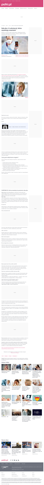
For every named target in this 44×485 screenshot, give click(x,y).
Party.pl (23, 472)
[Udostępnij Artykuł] (27, 56)
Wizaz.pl (33, 474)
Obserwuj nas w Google (21, 55)
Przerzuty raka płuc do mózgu (9, 348)
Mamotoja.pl (13, 472)
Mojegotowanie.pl (14, 474)
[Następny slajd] (41, 445)
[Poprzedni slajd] (1, 445)
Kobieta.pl (23, 474)
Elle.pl (2, 472)
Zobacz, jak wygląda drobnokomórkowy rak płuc (9, 347)
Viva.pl (33, 472)
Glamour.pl (3, 474)
